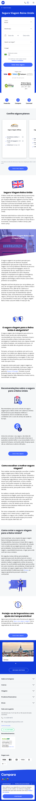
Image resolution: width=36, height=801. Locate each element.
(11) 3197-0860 (9, 729)
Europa (26, 570)
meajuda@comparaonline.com (13, 722)
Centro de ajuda (5, 725)
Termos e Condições (17, 60)
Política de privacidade (22, 784)
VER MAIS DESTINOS (18, 670)
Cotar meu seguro (18, 65)
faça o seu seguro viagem (22, 621)
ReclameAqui (7, 784)
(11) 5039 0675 (8, 718)
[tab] (15, 663)
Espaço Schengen (12, 371)
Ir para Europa (7, 8)
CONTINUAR (18, 796)
